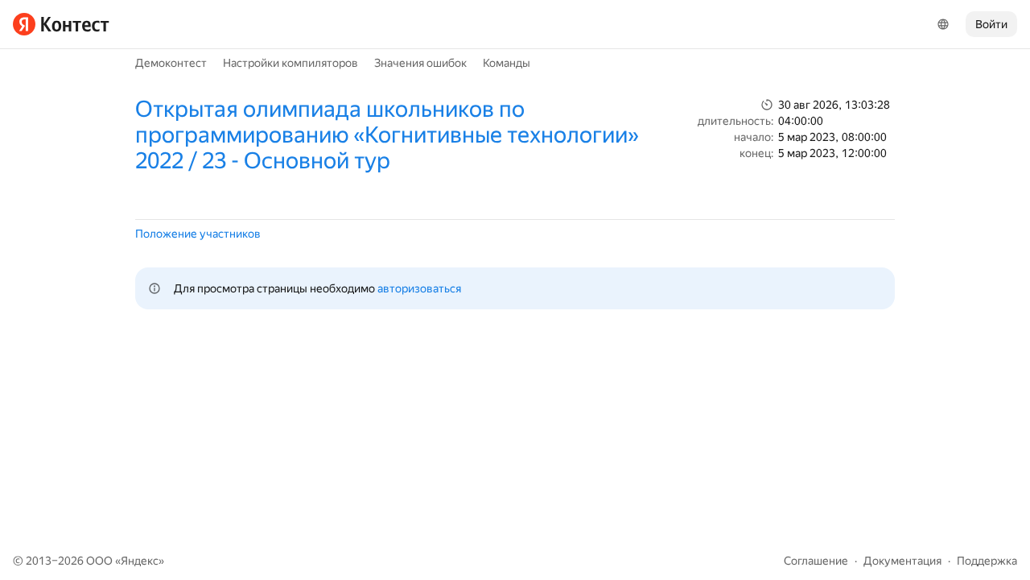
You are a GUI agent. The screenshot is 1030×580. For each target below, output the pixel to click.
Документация (902, 560)
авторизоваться (419, 288)
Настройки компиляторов (290, 62)
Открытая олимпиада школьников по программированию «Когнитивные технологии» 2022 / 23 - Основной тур (387, 135)
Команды (506, 62)
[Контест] (61, 24)
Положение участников (198, 233)
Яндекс (140, 560)
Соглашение (816, 560)
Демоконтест (171, 62)
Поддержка (987, 560)
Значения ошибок (420, 62)
